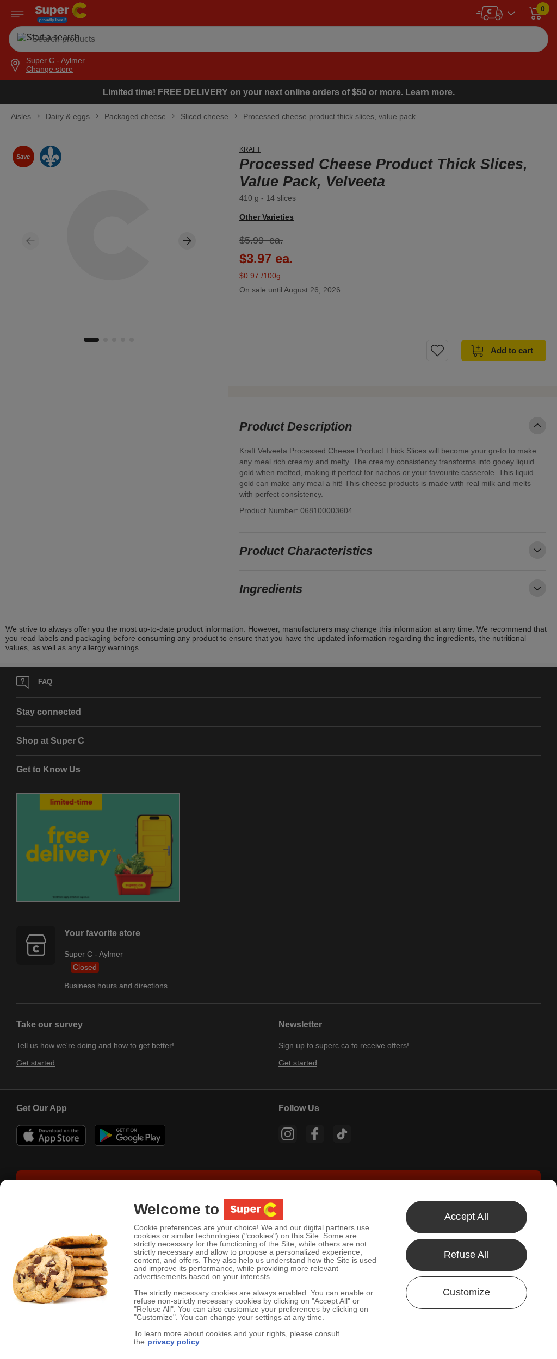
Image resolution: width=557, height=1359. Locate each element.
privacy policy (173, 1341)
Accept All (466, 1216)
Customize (466, 1292)
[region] (278, 1269)
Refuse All (466, 1254)
